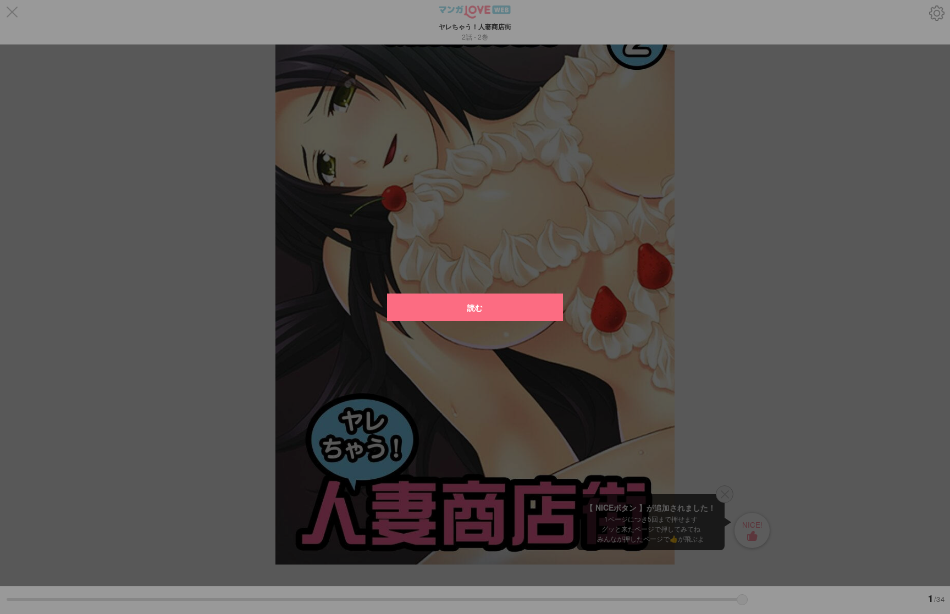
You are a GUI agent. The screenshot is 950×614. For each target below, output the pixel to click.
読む (475, 307)
